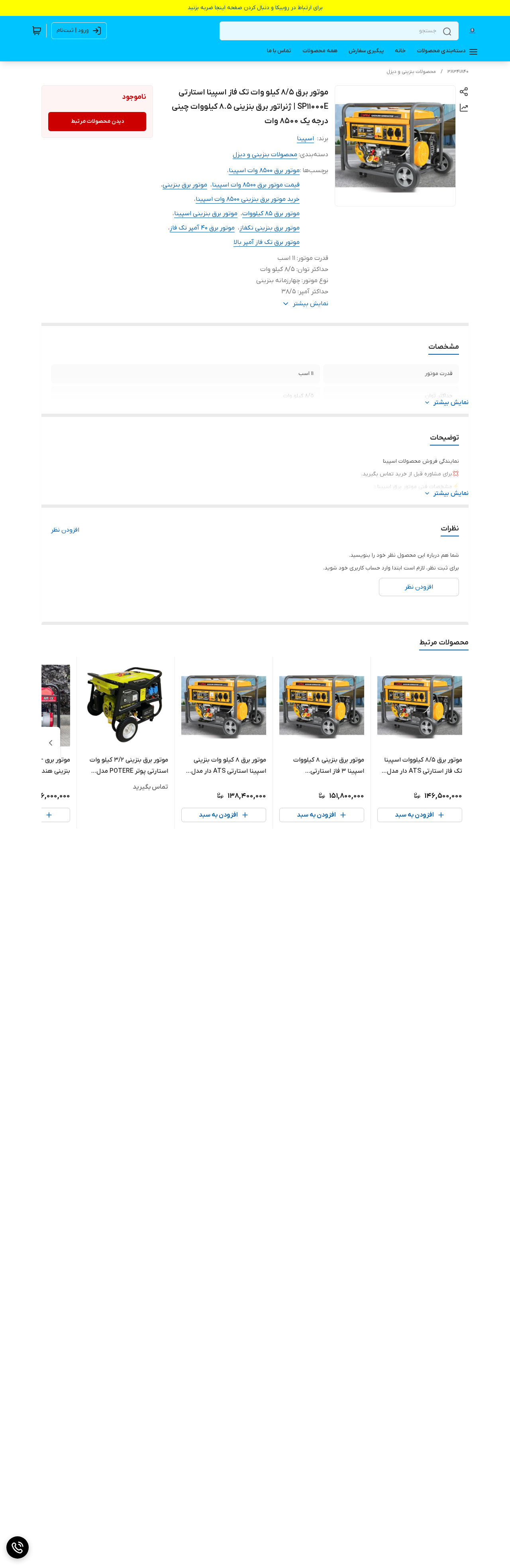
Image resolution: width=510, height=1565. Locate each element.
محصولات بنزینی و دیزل (411, 72)
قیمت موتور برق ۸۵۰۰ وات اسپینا (256, 185)
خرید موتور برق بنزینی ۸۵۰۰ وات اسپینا (248, 199)
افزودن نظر (65, 530)
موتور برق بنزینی (185, 185)
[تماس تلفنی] (17, 1547)
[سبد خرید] (36, 30)
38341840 (458, 72)
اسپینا (305, 139)
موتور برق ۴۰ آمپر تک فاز (202, 228)
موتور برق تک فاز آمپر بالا (266, 242)
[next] (50, 743)
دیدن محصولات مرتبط (97, 121)
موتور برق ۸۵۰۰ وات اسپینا (264, 171)
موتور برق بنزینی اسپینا (205, 214)
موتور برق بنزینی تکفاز (269, 228)
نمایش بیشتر (451, 402)
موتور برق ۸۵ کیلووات (271, 214)
